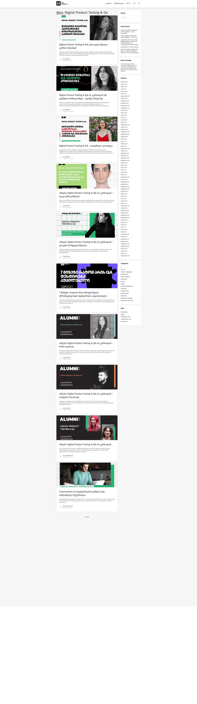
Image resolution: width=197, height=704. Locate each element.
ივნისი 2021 (124, 224)
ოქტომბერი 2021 (125, 215)
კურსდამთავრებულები (127, 286)
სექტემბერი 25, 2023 (68, 158)
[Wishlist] (134, 3)
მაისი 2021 (123, 227)
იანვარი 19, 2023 (67, 359)
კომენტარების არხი (126, 319)
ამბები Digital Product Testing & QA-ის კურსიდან (85, 444)
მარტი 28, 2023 (66, 308)
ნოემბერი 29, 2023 (67, 60)
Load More (87, 517)
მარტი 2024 (123, 146)
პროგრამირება (125, 291)
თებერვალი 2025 (125, 124)
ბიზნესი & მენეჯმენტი (126, 272)
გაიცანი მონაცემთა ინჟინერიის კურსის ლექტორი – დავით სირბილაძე (129, 32)
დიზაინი (123, 281)
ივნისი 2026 (124, 86)
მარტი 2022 (123, 203)
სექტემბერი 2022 (125, 189)
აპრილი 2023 (124, 172)
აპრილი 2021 (124, 229)
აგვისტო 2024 (124, 136)
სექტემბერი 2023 (125, 160)
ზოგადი (123, 284)
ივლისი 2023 (124, 165)
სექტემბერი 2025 (125, 108)
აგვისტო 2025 (124, 110)
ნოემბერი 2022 (124, 184)
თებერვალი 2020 (125, 255)
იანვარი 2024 (124, 151)
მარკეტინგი (124, 288)
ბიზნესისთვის (119, 3)
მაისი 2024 (123, 141)
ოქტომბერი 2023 (125, 158)
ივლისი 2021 (124, 222)
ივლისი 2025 (124, 112)
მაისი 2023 (123, 170)
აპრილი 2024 (124, 143)
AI (121, 267)
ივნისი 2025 (124, 115)
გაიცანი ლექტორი (125, 276)
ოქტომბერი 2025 (125, 105)
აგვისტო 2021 (124, 220)
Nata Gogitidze (66, 59)
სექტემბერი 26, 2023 (68, 111)
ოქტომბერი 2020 (125, 243)
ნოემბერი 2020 (124, 241)
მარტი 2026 (123, 93)
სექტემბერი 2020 (125, 246)
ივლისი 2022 (124, 193)
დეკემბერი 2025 (125, 101)
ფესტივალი (124, 295)
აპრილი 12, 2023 (67, 258)
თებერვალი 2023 (125, 177)
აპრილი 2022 (124, 201)
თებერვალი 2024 (125, 148)
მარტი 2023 (123, 174)
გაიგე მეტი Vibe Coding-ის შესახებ (129, 47)
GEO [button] (127, 3)
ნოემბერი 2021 (124, 213)
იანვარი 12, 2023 (67, 409)
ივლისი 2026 (124, 84)
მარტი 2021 (123, 232)
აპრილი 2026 (124, 91)
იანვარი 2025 (124, 127)
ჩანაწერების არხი (125, 316)
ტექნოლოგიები (125, 293)
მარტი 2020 (124, 253)
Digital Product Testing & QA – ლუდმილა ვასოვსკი (86, 145)
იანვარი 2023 (124, 179)
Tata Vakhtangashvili (68, 455)
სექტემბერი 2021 (125, 217)
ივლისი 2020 (124, 248)
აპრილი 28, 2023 (67, 207)
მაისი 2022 (123, 198)
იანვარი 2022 (124, 208)
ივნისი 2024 (124, 139)
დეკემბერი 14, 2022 (68, 457)
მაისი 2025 (123, 117)
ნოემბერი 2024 (124, 129)
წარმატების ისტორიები (127, 300)
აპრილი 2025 (124, 120)
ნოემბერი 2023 (124, 155)
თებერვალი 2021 (125, 234)
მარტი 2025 (123, 122)
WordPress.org (124, 321)
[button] (139, 3)
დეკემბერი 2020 (125, 239)
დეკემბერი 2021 (125, 210)
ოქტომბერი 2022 (125, 186)
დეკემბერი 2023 (125, 153)
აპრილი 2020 (124, 251)
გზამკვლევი (124, 279)
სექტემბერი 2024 (125, 134)
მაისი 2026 (123, 89)
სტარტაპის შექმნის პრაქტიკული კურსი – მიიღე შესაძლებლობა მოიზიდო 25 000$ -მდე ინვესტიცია (130, 51)
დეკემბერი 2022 (125, 182)
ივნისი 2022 (124, 196)
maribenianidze (66, 357)
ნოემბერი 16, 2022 (67, 507)
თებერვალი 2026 (125, 96)
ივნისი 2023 (124, 167)
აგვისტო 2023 (124, 162)
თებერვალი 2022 (125, 205)
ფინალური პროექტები (127, 298)
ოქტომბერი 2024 (125, 131)
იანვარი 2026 (124, 98)
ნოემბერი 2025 (124, 103)
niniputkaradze (66, 205)
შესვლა (123, 314)
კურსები (108, 3)
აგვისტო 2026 (124, 81)
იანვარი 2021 (124, 236)
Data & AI (123, 269)
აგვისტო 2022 (124, 191)
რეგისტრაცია (124, 312)
